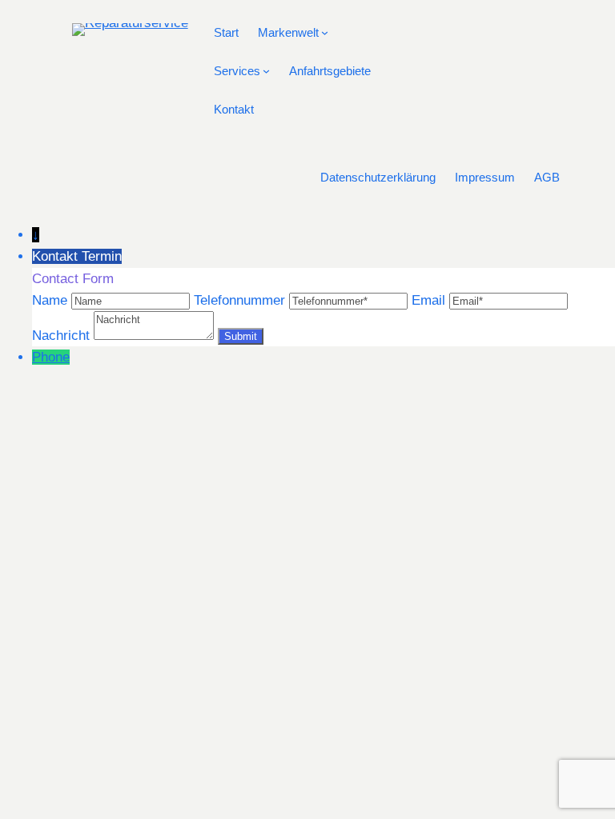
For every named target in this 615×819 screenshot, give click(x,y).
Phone (51, 357)
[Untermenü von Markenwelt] (324, 32)
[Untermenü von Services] (266, 70)
